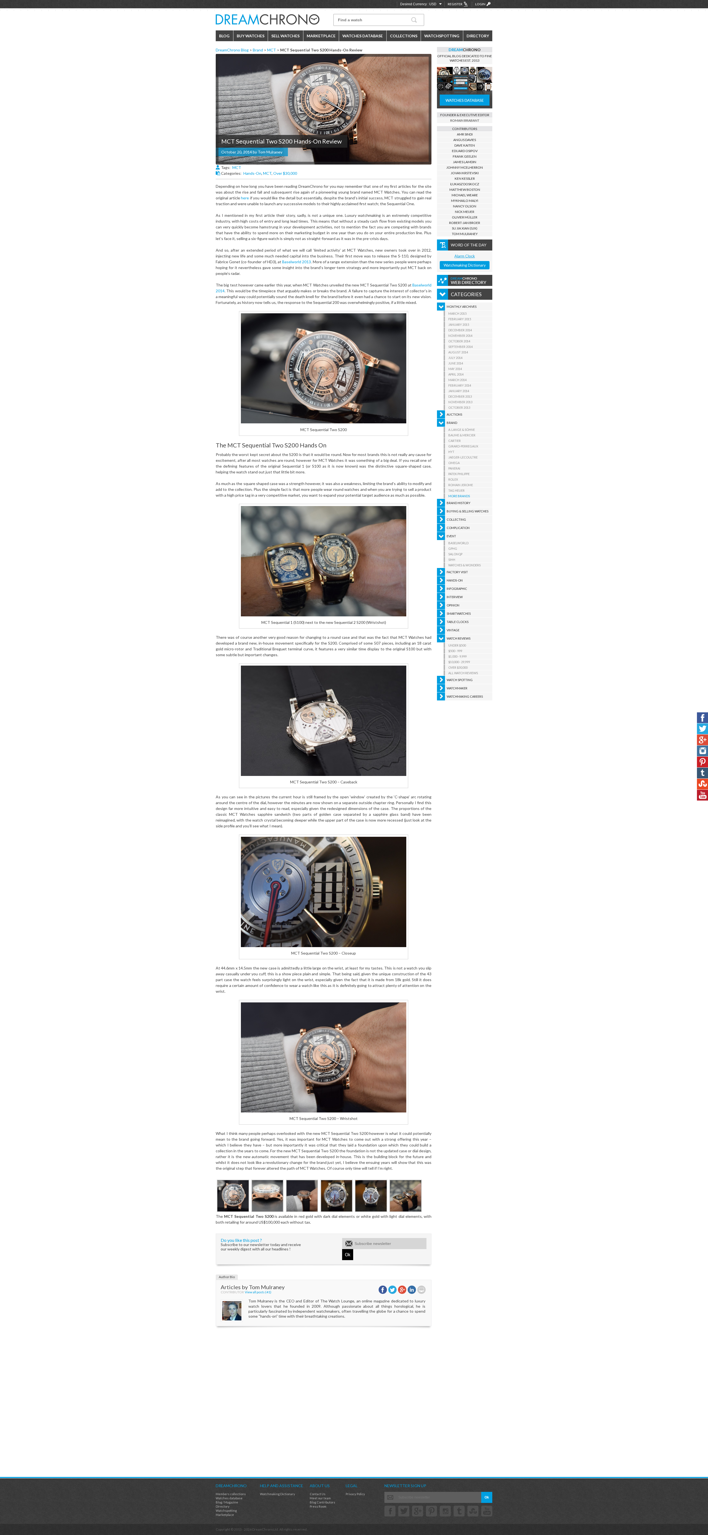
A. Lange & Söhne (461, 429)
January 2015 (458, 324)
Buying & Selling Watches (467, 511)
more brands (459, 496)
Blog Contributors (322, 1502)
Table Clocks (457, 622)
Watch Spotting (460, 680)
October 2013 (459, 407)
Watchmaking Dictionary (465, 265)
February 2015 (459, 319)
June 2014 (455, 363)
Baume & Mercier (461, 435)
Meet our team (320, 1498)
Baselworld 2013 (296, 261)
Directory (478, 35)
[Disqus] (323, 1401)
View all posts (258, 1292)
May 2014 (455, 369)
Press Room (318, 1506)
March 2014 (457, 380)
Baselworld (458, 543)
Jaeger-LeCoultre (463, 457)
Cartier (454, 440)
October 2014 (459, 341)
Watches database (229, 1498)
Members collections (231, 1494)
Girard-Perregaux (463, 446)
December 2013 (460, 396)
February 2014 (459, 385)
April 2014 (456, 374)
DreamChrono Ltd (265, 1529)
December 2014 (460, 330)
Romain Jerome (460, 485)
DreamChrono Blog (232, 50)
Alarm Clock (464, 256)
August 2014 (458, 352)
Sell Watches (285, 35)
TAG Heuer (456, 490)
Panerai (454, 468)
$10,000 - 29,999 (459, 662)
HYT (451, 452)
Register (455, 4)
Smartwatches (459, 613)
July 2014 (455, 357)
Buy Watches (250, 35)
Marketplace (321, 35)
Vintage (453, 630)
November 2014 (460, 335)
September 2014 (460, 346)
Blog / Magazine (227, 1502)
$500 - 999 (455, 651)
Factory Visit (457, 572)
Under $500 (457, 645)
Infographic (457, 588)
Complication (458, 528)
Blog (224, 35)
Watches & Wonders (464, 565)
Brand (258, 50)
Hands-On (252, 173)
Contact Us (318, 1494)
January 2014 (458, 391)
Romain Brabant (464, 120)
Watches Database (362, 35)
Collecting (456, 519)
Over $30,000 (285, 173)
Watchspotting (441, 35)
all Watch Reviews (463, 673)
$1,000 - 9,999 (457, 656)
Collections (403, 35)
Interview (455, 597)
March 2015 (457, 313)
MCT (271, 50)
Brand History (458, 503)
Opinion (453, 605)
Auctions (454, 414)
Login (480, 4)
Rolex (453, 479)
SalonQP (455, 554)
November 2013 (460, 402)
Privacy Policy (355, 1494)
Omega (454, 463)
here (245, 198)
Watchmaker (457, 688)
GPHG (452, 548)
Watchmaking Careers (465, 696)
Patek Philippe (459, 474)
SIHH (451, 559)
